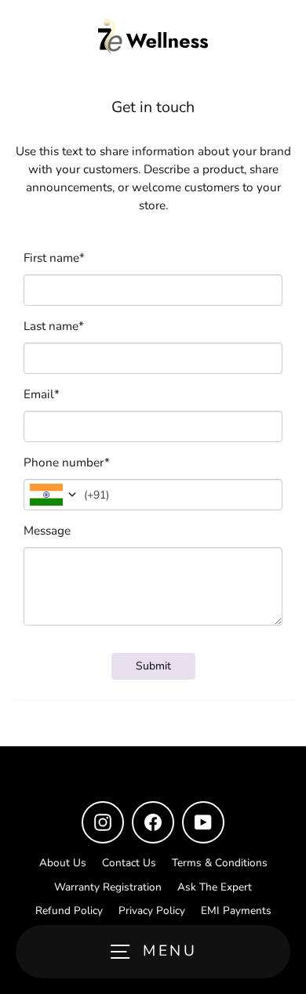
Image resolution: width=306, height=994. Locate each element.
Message (47, 531)
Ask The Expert (214, 887)
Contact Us (129, 862)
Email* (42, 394)
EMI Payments (236, 910)
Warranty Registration (108, 887)
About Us (62, 862)
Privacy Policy (151, 910)
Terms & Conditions (220, 862)
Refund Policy (69, 910)
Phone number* (67, 462)
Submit (153, 665)
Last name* (54, 326)
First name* (54, 258)
